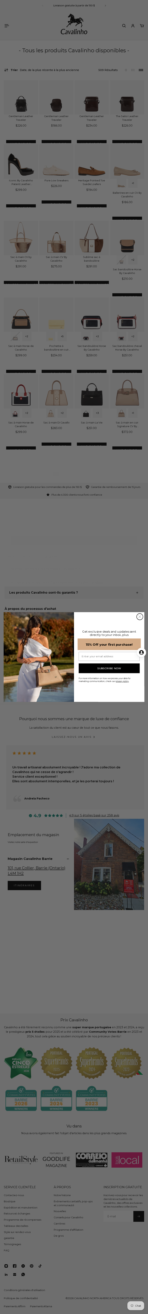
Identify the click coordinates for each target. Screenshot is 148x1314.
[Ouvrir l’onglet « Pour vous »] (141, 652)
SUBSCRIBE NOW (109, 668)
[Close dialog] (140, 616)
